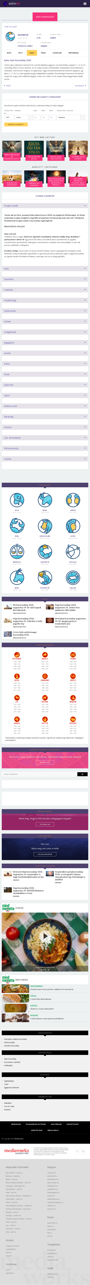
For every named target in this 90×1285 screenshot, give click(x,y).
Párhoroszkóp (11, 448)
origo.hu (9, 1256)
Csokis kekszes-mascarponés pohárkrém (47, 1018)
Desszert (34, 1015)
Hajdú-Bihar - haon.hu (14, 1199)
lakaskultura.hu (53, 1179)
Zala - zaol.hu (11, 1232)
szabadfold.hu (11, 1249)
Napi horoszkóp (10, 1059)
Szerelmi (57, 53)
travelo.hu (51, 1196)
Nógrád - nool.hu (12, 1212)
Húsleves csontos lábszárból (41, 1009)
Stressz (8, 427)
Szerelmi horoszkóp (11, 1046)
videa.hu (50, 1257)
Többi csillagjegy (10, 27)
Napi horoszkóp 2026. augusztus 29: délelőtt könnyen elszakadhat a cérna (28, 890)
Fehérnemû (10, 310)
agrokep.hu (10, 1273)
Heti (20, 53)
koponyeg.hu (52, 1253)
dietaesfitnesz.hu (53, 1199)
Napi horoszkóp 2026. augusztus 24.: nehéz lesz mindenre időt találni (67, 607)
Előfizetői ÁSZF (73, 1124)
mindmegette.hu (53, 1192)
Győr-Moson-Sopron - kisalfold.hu (18, 1196)
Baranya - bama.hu (13, 1176)
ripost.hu (50, 1226)
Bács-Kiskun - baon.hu (14, 1173)
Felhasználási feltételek (36, 1124)
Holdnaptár (8, 1065)
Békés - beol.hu (11, 1179)
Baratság (8, 416)
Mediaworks (19, 1139)
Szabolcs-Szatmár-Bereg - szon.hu (19, 1219)
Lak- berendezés (12, 437)
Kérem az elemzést (16, 124)
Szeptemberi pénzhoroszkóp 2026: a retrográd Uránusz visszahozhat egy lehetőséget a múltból (70, 875)
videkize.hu (51, 1206)
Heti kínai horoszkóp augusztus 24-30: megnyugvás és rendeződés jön (70, 621)
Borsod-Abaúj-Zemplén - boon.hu (18, 1183)
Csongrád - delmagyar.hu (15, 1186)
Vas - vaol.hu (10, 1225)
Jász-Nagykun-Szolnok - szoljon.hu (19, 1206)
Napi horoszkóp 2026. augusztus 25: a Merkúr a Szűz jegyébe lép (27, 621)
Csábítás (8, 289)
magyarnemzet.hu (12, 1246)
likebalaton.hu (52, 1186)
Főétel (33, 996)
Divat (6, 374)
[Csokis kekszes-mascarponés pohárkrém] (16, 1018)
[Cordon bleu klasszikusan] (16, 998)
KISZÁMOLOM (45, 762)
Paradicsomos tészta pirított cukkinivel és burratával (52, 989)
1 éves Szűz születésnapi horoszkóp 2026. (24, 633)
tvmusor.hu (51, 1209)
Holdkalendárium (45, 854)
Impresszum (16, 1124)
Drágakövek (10, 332)
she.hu (49, 1236)
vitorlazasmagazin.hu (55, 1202)
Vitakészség (10, 300)
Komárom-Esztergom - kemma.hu (18, 1209)
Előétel (33, 1006)
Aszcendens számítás (12, 1062)
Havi (32, 53)
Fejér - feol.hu (11, 1192)
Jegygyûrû (9, 342)
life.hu (49, 1233)
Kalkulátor (8, 1103)
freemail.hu (51, 1250)
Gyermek (8, 384)
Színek (7, 321)
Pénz (43, 53)
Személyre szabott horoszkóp (15, 1039)
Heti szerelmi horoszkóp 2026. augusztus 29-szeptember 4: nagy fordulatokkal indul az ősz (28, 874)
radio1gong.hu (52, 1274)
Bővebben (74, 53)
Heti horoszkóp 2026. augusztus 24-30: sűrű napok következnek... (27, 607)
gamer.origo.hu (53, 1183)
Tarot (6, 1084)
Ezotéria (7, 1109)
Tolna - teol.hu (11, 1222)
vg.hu (8, 1270)
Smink (7, 353)
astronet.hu (51, 1173)
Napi (9, 53)
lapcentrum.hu (52, 1260)
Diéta (7, 363)
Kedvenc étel (10, 406)
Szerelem (8, 279)
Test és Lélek (9, 1106)
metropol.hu (51, 1229)
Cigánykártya (9, 1081)
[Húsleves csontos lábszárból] (16, 1008)
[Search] (82, 774)
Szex (6, 268)
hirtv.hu (8, 1252)
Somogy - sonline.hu (13, 1215)
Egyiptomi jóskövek (11, 1087)
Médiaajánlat (53, 1130)
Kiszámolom (45, 824)
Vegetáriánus (36, 986)
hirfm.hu (50, 1277)
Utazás (7, 458)
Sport (7, 395)
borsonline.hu (52, 1223)
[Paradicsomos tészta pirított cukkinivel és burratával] (16, 988)
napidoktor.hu (52, 1189)
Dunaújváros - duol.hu (14, 1189)
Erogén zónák (11, 205)
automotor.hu (52, 1176)
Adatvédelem (56, 1124)
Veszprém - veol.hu (13, 1229)
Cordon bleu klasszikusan (41, 999)
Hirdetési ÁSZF (37, 1130)
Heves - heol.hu (12, 1202)
